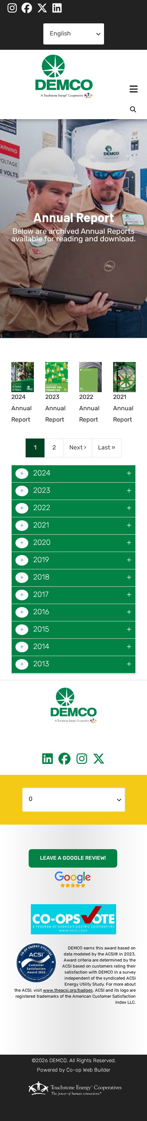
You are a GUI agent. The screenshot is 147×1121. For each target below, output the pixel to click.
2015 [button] (40, 629)
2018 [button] (40, 577)
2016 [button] (40, 612)
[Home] (64, 76)
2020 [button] (41, 543)
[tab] (73, 474)
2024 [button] (41, 473)
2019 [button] (40, 560)
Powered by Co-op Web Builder (73, 1070)
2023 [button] (41, 491)
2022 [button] (40, 508)
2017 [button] (40, 595)
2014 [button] (40, 647)
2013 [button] (40, 664)
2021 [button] (40, 525)
